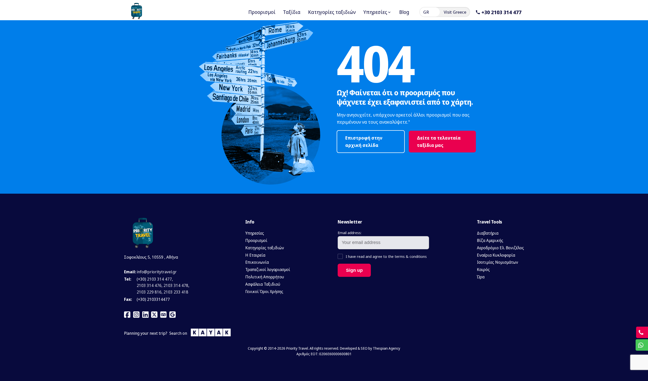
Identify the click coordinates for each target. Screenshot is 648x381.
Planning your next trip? (145, 333)
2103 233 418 (176, 292)
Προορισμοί (256, 240)
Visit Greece (455, 12)
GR (426, 12)
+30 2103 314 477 (501, 12)
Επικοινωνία (257, 262)
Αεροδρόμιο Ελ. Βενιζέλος (500, 248)
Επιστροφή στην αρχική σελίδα (363, 141)
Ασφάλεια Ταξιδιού (262, 284)
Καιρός (483, 269)
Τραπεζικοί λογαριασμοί (267, 269)
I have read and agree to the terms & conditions (386, 256)
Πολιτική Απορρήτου (264, 277)
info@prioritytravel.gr (157, 272)
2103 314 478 (176, 285)
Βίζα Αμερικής (490, 240)
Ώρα (480, 277)
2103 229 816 (149, 292)
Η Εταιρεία (255, 255)
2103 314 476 (149, 285)
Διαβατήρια (487, 233)
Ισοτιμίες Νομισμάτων (497, 262)
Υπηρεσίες (254, 233)
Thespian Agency (386, 348)
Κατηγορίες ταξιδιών (264, 248)
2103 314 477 (159, 279)
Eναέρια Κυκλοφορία (496, 255)
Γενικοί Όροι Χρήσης (264, 291)
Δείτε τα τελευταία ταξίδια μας (439, 141)
